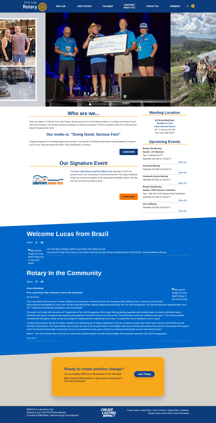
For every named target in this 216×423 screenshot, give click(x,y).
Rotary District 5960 (164, 413)
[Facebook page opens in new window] (192, 6)
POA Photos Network (56, 412)
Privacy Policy (132, 410)
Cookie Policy (145, 410)
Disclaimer (184, 410)
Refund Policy (173, 410)
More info (183, 162)
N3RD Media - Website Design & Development (58, 415)
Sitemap (151, 413)
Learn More (128, 152)
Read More (31, 338)
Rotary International (181, 413)
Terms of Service (159, 410)
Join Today (144, 374)
